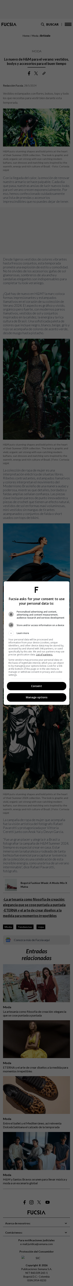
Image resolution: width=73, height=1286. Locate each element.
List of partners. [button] (44, 654)
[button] (36, 633)
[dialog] (36, 643)
